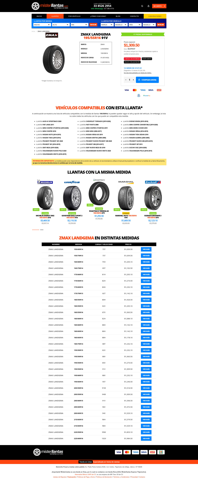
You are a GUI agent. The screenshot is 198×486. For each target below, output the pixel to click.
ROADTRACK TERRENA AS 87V (72, 212)
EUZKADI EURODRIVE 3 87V (125, 216)
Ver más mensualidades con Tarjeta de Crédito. (137, 73)
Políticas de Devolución (104, 477)
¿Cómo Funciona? (98, 16)
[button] (36, 230)
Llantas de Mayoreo (59, 477)
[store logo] (50, 6)
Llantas (55, 16)
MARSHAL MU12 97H (99, 216)
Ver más (146, 249)
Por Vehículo (74, 16)
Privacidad (134, 477)
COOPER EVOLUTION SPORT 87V (153, 216)
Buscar (93, 25)
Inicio (39, 16)
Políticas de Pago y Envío (86, 477)
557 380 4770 (102, 8)
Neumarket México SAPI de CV (85, 474)
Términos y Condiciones (121, 477)
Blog (118, 16)
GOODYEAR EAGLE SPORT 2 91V (45, 216)
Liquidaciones (154, 16)
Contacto (134, 16)
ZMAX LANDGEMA (55, 249)
